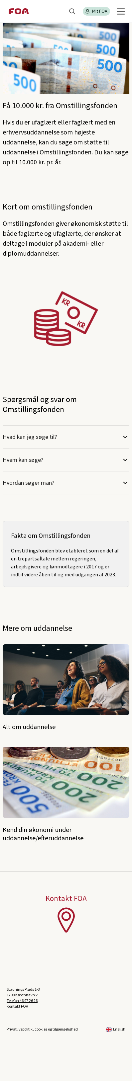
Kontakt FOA (17, 1006)
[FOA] (19, 11)
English (119, 1029)
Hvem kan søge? (24, 460)
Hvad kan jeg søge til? (30, 437)
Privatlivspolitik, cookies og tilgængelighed (42, 1029)
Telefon (22, 1001)
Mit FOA (99, 11)
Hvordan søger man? (28, 483)
